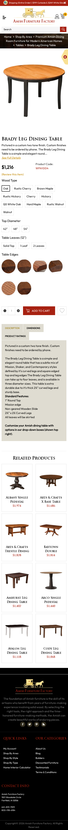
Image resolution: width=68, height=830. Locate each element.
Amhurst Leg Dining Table (17, 600)
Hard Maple (34, 204)
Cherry (31, 196)
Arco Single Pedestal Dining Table (51, 600)
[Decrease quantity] (5, 310)
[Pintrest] (36, 724)
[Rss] (43, 724)
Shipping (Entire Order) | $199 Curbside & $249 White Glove (37, 2)
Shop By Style (10, 758)
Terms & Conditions (46, 772)
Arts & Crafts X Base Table (51, 499)
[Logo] (34, 16)
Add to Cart (41, 310)
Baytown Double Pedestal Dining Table (51, 550)
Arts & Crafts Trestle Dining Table (17, 550)
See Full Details (11, 157)
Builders (40, 758)
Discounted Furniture (47, 762)
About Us (41, 748)
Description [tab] (12, 328)
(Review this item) (13, 174)
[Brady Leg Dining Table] (34, 90)
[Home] (8, 36)
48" (15, 229)
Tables (20, 45)
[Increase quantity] (18, 310)
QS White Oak (12, 204)
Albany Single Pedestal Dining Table (17, 500)
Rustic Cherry (22, 188)
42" (5, 229)
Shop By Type (10, 762)
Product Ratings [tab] (15, 336)
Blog (38, 753)
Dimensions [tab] (33, 328)
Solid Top (8, 245)
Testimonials (42, 767)
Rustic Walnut (55, 204)
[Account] (57, 16)
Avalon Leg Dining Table (17, 650)
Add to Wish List (62, 310)
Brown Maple (45, 188)
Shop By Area (23, 36)
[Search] (63, 29)
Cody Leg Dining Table (51, 650)
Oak (5, 188)
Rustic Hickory (12, 196)
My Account (9, 748)
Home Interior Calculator (17, 767)
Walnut (7, 212)
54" (26, 229)
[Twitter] (29, 724)
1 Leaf (23, 245)
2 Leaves (38, 245)
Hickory (46, 196)
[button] (4, 17)
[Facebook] (22, 724)
